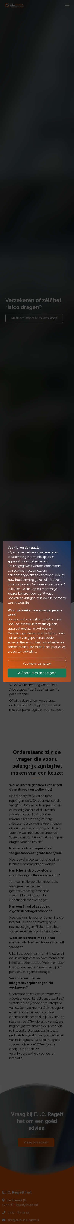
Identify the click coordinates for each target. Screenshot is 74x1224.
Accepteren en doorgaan (38, 673)
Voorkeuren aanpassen (37, 663)
